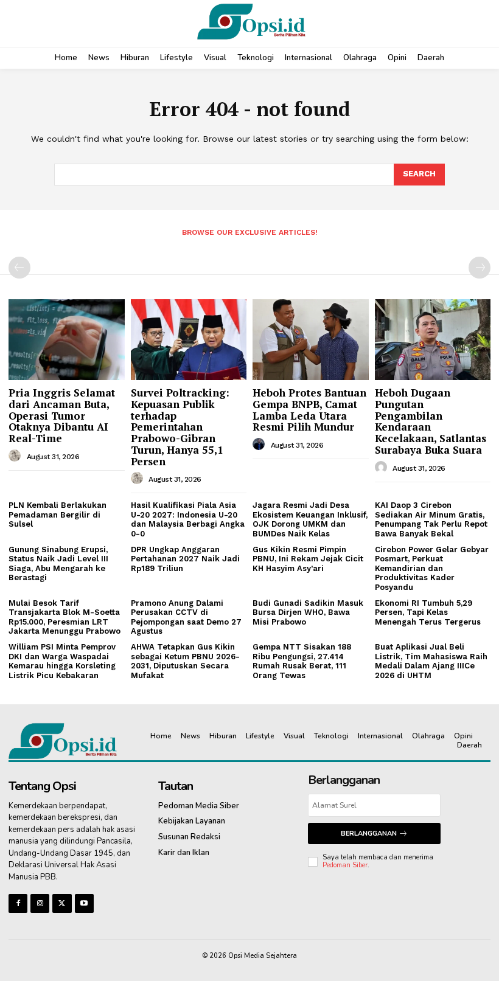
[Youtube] (84, 903)
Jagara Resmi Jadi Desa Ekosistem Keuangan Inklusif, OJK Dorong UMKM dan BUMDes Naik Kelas (310, 519)
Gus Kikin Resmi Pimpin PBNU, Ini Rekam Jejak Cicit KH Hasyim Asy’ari (308, 559)
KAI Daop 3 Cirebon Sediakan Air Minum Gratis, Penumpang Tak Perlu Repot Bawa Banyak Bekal (431, 519)
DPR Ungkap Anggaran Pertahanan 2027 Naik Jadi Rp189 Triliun (185, 559)
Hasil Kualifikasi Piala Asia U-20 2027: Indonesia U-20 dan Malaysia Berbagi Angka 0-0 (188, 519)
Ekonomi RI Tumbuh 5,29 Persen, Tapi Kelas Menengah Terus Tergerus (428, 612)
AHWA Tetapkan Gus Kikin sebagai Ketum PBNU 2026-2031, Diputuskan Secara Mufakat (185, 661)
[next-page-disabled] (479, 268)
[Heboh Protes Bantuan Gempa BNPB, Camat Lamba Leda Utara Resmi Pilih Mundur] (311, 339)
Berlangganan (369, 833)
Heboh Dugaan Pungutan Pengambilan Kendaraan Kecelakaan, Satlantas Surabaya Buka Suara (430, 421)
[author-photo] (16, 456)
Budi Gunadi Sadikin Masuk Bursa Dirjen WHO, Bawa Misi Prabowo (308, 612)
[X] (61, 903)
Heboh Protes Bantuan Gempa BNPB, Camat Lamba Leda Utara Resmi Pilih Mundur (309, 410)
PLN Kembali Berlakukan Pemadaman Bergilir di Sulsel (57, 515)
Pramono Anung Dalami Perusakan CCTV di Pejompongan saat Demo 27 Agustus (186, 617)
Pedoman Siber (345, 865)
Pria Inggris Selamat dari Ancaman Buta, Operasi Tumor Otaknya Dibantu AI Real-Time (62, 415)
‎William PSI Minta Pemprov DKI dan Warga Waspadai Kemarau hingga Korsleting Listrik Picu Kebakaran (62, 661)
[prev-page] (19, 268)
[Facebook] (18, 903)
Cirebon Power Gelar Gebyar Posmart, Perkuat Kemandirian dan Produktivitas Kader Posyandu (432, 568)
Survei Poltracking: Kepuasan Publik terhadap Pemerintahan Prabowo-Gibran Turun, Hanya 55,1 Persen (180, 427)
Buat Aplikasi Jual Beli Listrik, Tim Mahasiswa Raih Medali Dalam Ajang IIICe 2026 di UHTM (431, 661)
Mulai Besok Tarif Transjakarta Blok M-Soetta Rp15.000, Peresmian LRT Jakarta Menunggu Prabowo (64, 617)
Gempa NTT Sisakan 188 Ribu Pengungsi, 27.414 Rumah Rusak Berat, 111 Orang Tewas (302, 661)
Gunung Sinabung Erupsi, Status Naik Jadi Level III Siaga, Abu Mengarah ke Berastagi (58, 564)
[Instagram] (39, 903)
